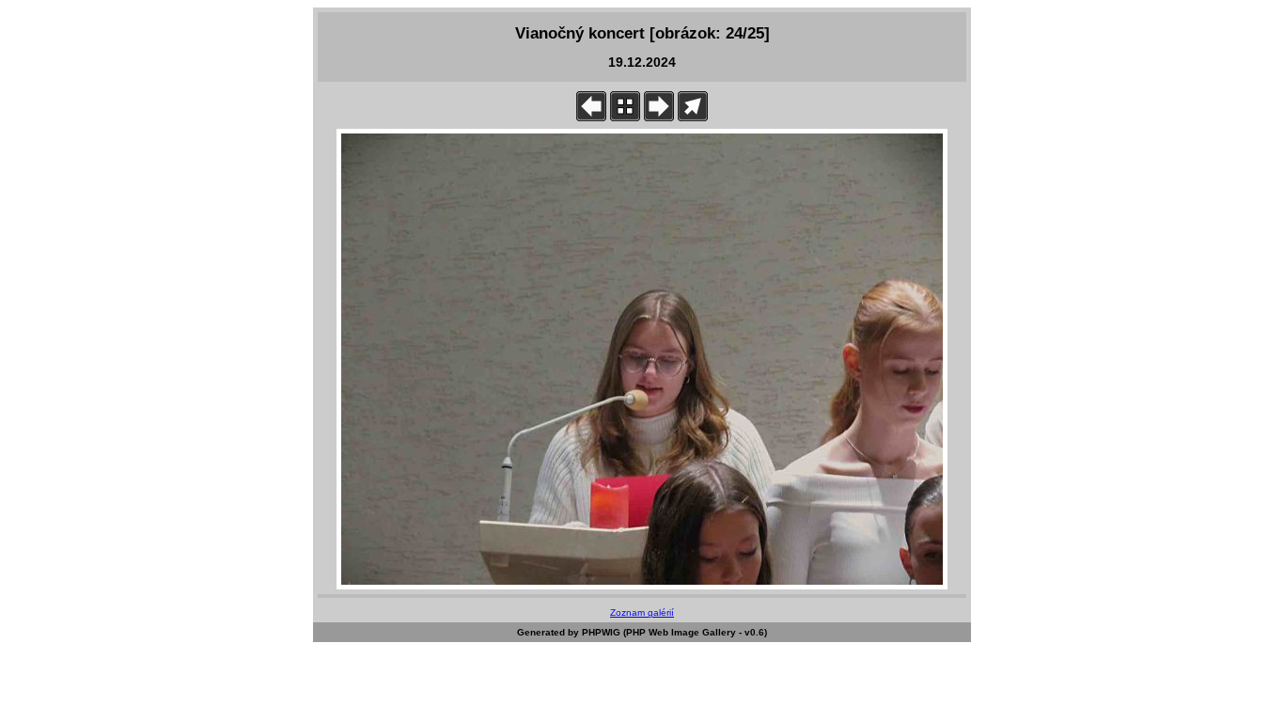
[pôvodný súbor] (693, 117)
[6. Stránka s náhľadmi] (625, 117)
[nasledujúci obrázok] (659, 117)
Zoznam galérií (642, 612)
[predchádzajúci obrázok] (591, 117)
